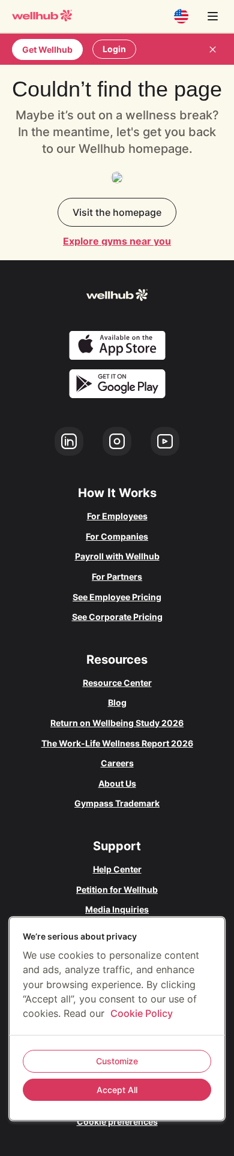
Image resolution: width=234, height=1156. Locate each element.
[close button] (212, 49)
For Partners (117, 576)
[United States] (181, 16)
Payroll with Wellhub (117, 556)
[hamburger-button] (212, 16)
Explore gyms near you (117, 241)
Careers (117, 763)
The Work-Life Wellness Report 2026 (117, 743)
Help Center (117, 869)
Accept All (117, 1090)
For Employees (117, 516)
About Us (117, 783)
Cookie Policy (141, 1013)
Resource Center (117, 683)
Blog (117, 702)
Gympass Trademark (117, 803)
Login (114, 49)
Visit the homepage (117, 212)
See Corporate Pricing (117, 617)
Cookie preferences (117, 1121)
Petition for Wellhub (117, 889)
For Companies (117, 536)
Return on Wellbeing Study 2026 (117, 723)
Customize (117, 1061)
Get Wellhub (47, 49)
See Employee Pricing (117, 597)
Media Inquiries (117, 909)
